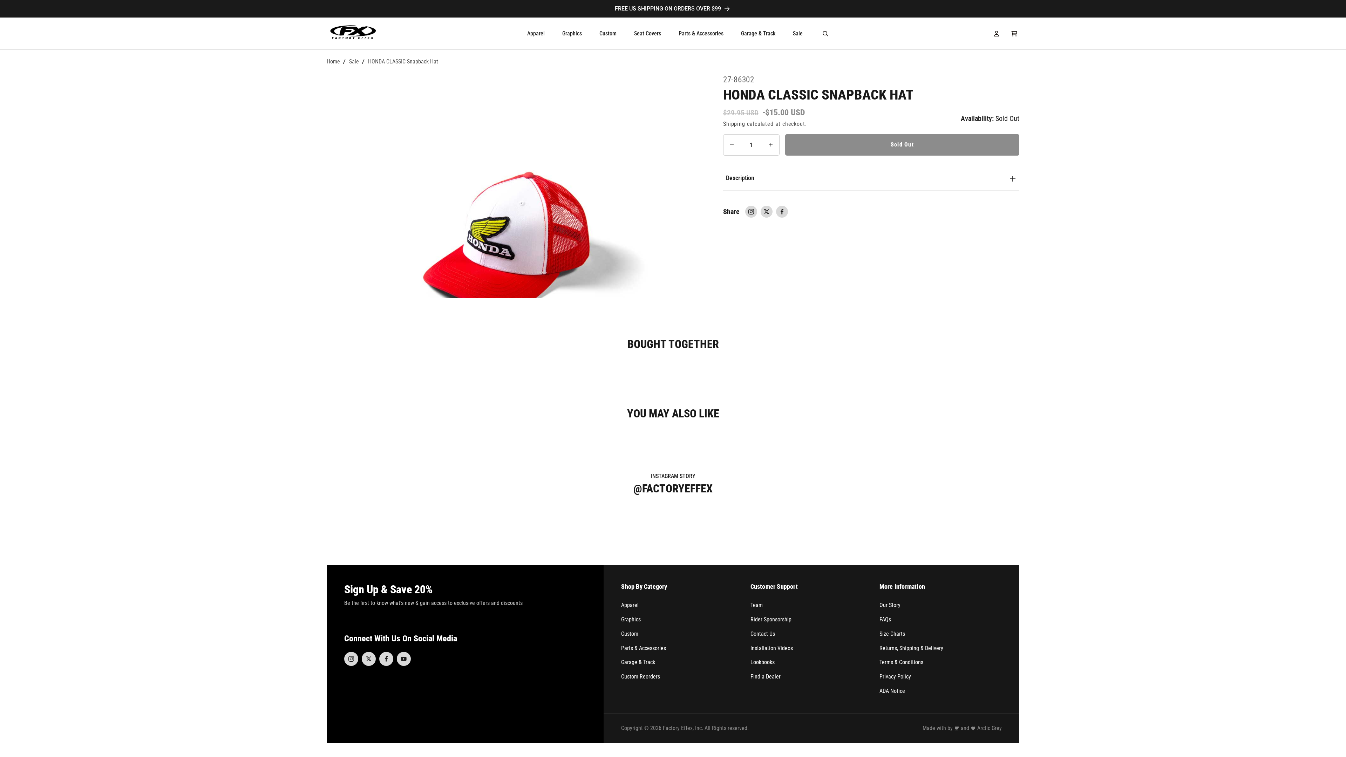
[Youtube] (404, 659)
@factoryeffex (673, 488)
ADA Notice (892, 691)
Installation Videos (771, 648)
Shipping (734, 124)
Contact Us (762, 633)
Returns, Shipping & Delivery (911, 648)
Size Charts (892, 633)
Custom (629, 633)
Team (756, 605)
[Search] (825, 33)
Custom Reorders (640, 676)
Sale (354, 61)
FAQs (885, 619)
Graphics (631, 619)
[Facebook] (386, 659)
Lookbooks (762, 662)
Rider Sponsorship (770, 619)
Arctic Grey (989, 728)
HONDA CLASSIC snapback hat (403, 61)
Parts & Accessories (643, 648)
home (333, 61)
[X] (369, 659)
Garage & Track (638, 662)
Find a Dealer (765, 676)
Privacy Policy (895, 676)
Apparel (630, 605)
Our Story (889, 605)
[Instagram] (351, 659)
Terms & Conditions (901, 662)
